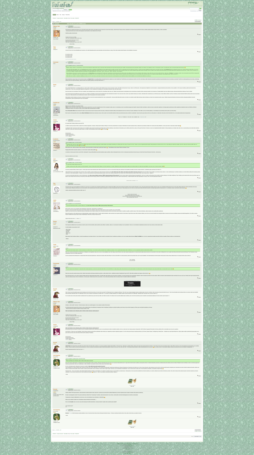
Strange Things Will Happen (129, 280)
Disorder (55, 389)
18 (60, 21)
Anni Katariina (56, 355)
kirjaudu (57, 8)
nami (54, 159)
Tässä (70, 413)
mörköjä (137, 180)
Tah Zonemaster (129, 444)
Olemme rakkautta (132, 385)
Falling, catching (136, 280)
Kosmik (55, 288)
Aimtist (55, 120)
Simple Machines (128, 443)
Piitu (54, 183)
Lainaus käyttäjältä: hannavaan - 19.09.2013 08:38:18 (74, 65)
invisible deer (56, 102)
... (55, 21)
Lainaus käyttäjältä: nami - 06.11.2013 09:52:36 (73, 203)
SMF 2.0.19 (119, 443)
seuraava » (200, 431)
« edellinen (196, 431)
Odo (71, 18)
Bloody (55, 221)
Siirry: (192, 436)
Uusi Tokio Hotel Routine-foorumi (70, 59)
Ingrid (73, 18)
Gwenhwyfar (56, 263)
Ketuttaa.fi (130, 452)
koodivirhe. (55, 139)
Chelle (54, 244)
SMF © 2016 (124, 443)
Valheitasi (66, 136)
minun (80, 218)
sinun (76, 218)
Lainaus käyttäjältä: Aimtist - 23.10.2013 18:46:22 (74, 142)
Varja (54, 47)
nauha (54, 200)
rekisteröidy (62, 8)
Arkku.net (130, 451)
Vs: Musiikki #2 (70, 26)
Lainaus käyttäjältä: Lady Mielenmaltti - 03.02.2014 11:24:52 (75, 358)
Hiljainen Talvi (56, 26)
